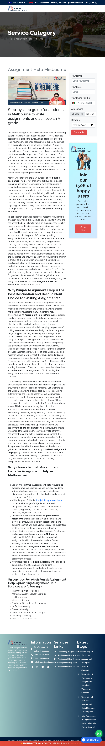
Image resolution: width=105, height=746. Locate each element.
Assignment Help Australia (68, 655)
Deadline (75, 120)
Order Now (83, 229)
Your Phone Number (80, 98)
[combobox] (74, 103)
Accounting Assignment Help (68, 651)
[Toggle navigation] (93, 8)
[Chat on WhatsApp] (98, 733)
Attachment (77, 109)
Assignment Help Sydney (68, 666)
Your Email (76, 87)
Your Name (76, 76)
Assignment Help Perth (67, 662)
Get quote (79, 132)
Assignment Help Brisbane (68, 659)
